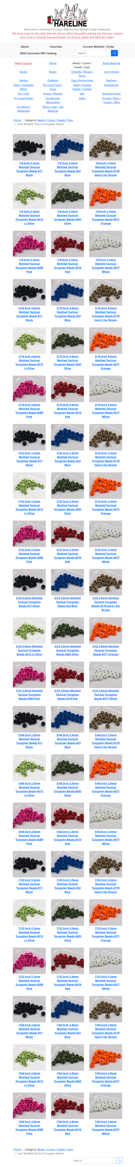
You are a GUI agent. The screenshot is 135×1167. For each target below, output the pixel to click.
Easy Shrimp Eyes (82, 80)
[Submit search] (114, 53)
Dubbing (52, 80)
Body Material (111, 63)
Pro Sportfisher (23, 98)
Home (17, 120)
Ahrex (52, 63)
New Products (23, 63)
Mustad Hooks (111, 93)
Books (23, 72)
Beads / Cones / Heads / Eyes (55, 120)
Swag (82, 98)
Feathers (111, 80)
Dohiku (23, 80)
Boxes (53, 72)
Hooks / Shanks (53, 93)
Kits (82, 93)
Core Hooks (111, 72)
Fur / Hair (23, 93)
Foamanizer (111, 85)
